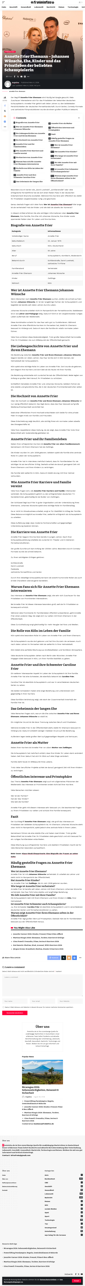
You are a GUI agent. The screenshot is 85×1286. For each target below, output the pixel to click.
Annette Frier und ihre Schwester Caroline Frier (25, 176)
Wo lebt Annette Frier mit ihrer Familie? (64, 164)
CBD (63, 1183)
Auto (63, 1175)
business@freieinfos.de (44, 1124)
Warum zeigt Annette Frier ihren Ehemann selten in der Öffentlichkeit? (64, 178)
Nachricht (63, 1197)
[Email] (21, 76)
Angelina (15, 83)
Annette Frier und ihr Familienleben (24, 145)
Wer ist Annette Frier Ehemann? (62, 146)
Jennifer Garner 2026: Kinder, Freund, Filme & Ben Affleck (38, 934)
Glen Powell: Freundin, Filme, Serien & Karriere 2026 (36, 941)
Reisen (63, 1201)
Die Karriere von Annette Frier (29, 157)
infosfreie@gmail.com (20, 1155)
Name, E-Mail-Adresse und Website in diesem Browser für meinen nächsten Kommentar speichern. (39, 1007)
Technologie (63, 1220)
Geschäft (63, 1186)
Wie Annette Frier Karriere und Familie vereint (28, 152)
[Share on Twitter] (17, 76)
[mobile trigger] (4, 2)
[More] (28, 76)
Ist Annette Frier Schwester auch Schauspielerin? (64, 170)
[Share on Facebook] (14, 76)
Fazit (53, 134)
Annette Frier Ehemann (61, 204)
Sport (63, 1216)
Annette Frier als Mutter (61, 123)
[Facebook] (75, 1274)
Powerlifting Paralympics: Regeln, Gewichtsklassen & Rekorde (31, 1253)
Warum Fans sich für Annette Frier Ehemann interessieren (27, 163)
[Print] (24, 76)
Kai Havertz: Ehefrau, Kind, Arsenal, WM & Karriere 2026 (37, 945)
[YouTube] (82, 1274)
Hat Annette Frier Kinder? (66, 152)
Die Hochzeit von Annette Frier (29, 140)
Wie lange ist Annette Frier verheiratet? (64, 157)
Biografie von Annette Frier (28, 123)
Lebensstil (63, 1194)
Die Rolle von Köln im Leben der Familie (28, 169)
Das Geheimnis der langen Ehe (29, 182)
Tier (63, 1224)
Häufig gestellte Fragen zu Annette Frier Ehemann (61, 139)
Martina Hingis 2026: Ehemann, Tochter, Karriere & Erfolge (38, 938)
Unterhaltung (63, 1231)
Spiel (63, 1212)
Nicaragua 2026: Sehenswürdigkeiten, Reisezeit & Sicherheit (40, 1090)
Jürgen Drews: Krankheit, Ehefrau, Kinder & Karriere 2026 (38, 949)
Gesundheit (63, 1190)
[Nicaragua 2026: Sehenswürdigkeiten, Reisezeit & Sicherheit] (42, 1072)
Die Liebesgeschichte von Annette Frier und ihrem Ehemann (29, 134)
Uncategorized (63, 1228)
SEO (63, 1205)
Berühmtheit (10, 51)
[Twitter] (78, 1274)
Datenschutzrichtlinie (48, 1279)
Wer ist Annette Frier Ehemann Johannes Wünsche (28, 128)
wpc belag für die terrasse (63, 1235)
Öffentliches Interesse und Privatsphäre (61, 129)
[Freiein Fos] (42, 2)
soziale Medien (63, 1209)
